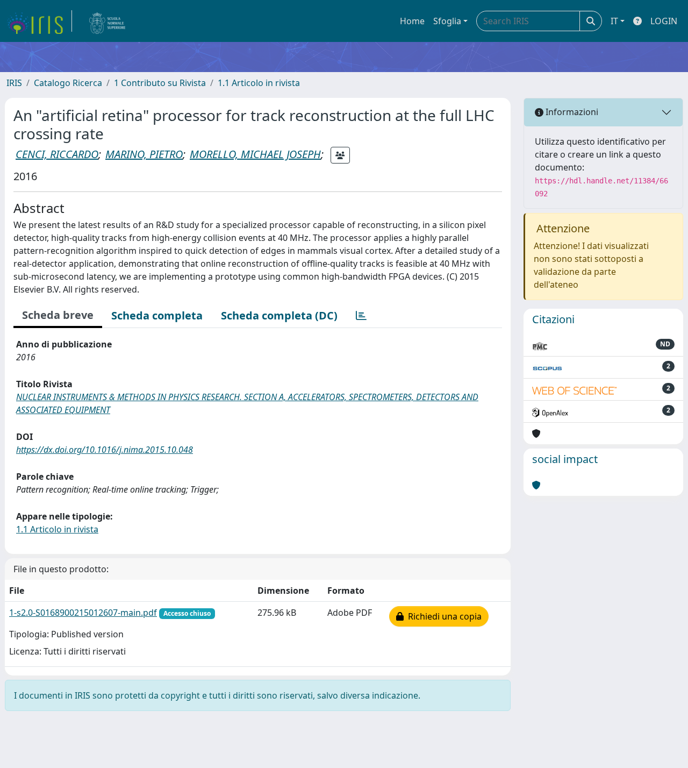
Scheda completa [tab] (157, 315)
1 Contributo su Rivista (160, 83)
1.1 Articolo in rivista (259, 83)
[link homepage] (39, 21)
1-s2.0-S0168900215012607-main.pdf (83, 612)
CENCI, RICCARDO (57, 154)
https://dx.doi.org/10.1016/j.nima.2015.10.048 (104, 450)
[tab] (361, 315)
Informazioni (570, 112)
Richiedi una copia (443, 616)
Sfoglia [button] (447, 21)
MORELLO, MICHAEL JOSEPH (255, 154)
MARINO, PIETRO (144, 154)
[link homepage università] (107, 21)
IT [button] (614, 21)
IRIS (14, 83)
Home (412, 21)
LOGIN (663, 21)
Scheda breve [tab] (58, 315)
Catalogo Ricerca (68, 83)
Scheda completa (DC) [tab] (279, 315)
